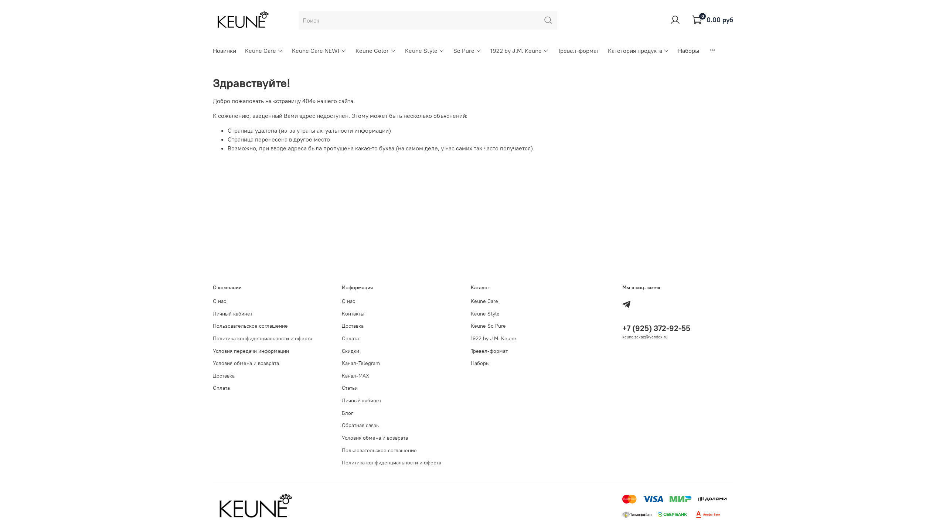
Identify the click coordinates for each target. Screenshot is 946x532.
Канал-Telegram (361, 363)
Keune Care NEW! (316, 50)
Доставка (224, 375)
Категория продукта (635, 50)
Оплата (221, 388)
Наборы (688, 50)
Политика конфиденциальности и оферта (262, 338)
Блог (347, 413)
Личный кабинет (232, 313)
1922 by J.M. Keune (516, 50)
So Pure (463, 50)
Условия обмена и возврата (246, 363)
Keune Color (372, 50)
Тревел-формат (578, 50)
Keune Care (260, 50)
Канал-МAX (355, 375)
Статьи (350, 388)
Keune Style (421, 50)
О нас (219, 301)
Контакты (353, 313)
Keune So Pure (488, 326)
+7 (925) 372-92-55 (656, 328)
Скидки (350, 351)
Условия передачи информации (251, 351)
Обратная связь (360, 425)
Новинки (224, 50)
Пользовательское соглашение (250, 326)
